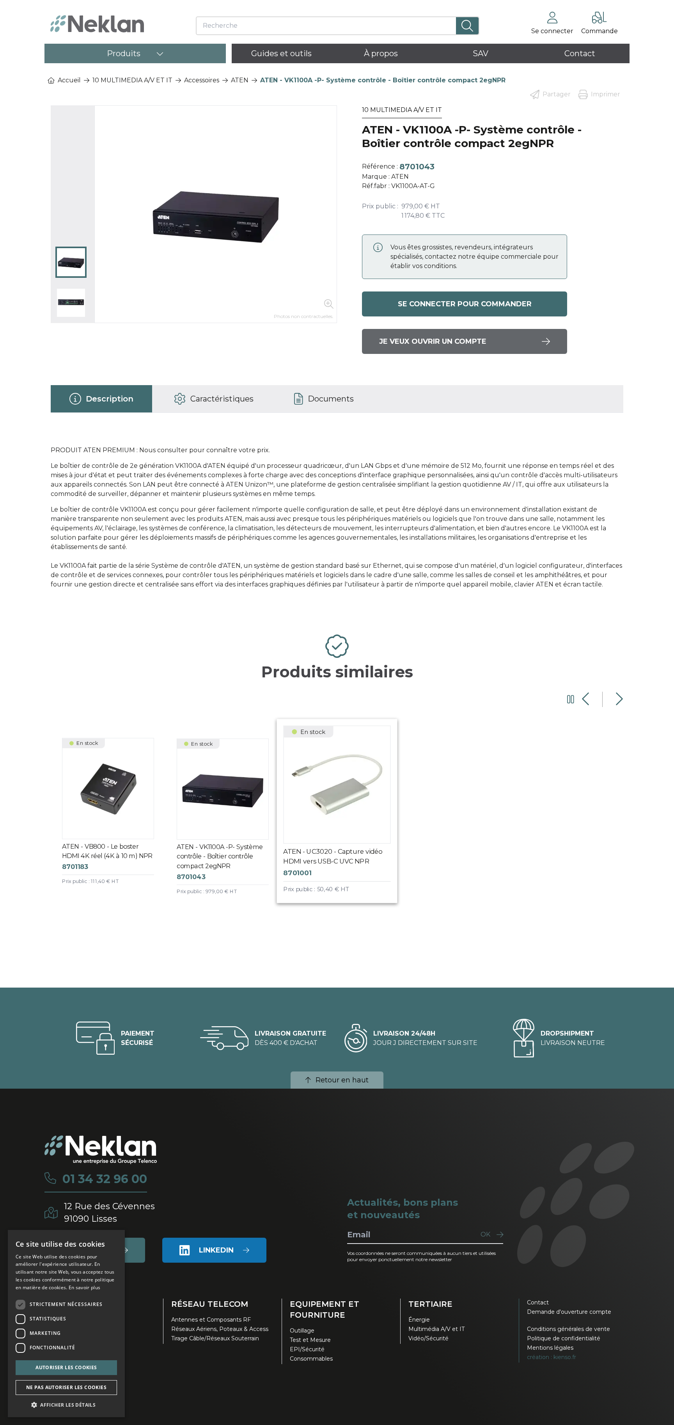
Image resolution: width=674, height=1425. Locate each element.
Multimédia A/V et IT (436, 1329)
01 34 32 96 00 (104, 1179)
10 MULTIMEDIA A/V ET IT (132, 80)
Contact (538, 1302)
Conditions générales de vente (568, 1329)
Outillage (302, 1330)
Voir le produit (114, 818)
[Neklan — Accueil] (97, 24)
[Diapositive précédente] (586, 699)
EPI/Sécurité (307, 1349)
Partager (557, 94)
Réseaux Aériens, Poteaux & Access (219, 1329)
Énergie (419, 1319)
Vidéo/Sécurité (428, 1338)
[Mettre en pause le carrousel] (570, 699)
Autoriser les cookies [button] (66, 1367)
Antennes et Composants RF (211, 1319)
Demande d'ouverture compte (569, 1311)
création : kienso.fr (551, 1357)
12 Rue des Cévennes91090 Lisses (109, 1212)
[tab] (101, 398)
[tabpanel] (337, 520)
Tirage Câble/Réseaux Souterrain (215, 1338)
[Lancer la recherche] (467, 25)
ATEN (239, 80)
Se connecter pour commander (465, 304)
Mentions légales (550, 1347)
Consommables (311, 1358)
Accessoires (201, 80)
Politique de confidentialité (563, 1338)
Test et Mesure (310, 1339)
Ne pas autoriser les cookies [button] (66, 1387)
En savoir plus (84, 1287)
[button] (66, 1404)
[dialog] (66, 1323)
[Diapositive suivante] (618, 699)
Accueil (69, 80)
